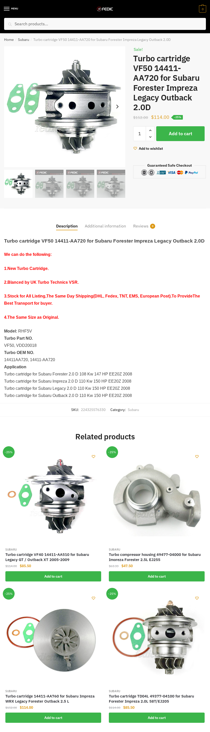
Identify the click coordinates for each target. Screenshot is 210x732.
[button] (117, 106)
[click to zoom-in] (64, 106)
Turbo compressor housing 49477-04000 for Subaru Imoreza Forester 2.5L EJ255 (155, 557)
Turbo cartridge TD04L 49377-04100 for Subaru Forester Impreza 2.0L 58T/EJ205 (151, 699)
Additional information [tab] (105, 225)
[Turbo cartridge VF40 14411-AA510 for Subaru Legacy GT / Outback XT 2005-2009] (53, 496)
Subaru (23, 39)
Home (9, 39)
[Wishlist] (93, 456)
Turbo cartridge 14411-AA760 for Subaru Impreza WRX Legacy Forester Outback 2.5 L (49, 699)
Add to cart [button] (53, 576)
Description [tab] (67, 225)
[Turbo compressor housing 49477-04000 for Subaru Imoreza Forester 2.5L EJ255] (157, 496)
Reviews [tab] (141, 225)
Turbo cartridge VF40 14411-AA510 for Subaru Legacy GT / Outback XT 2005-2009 (47, 557)
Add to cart (180, 133)
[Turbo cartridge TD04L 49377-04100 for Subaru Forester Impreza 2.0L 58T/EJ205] (157, 638)
